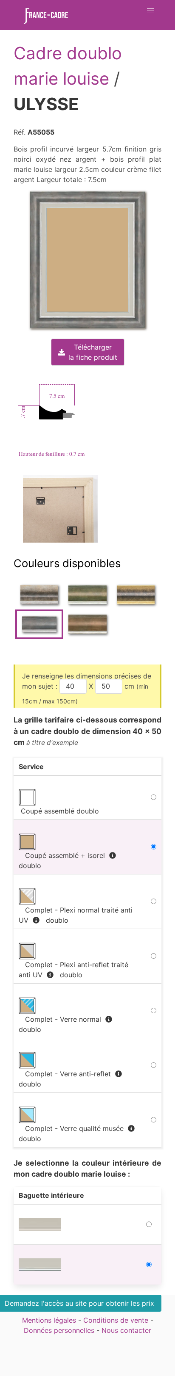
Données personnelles (59, 1330)
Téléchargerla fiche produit (92, 352)
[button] (150, 11)
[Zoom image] (61, 509)
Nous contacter (126, 1330)
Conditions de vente (115, 1320)
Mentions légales (49, 1320)
